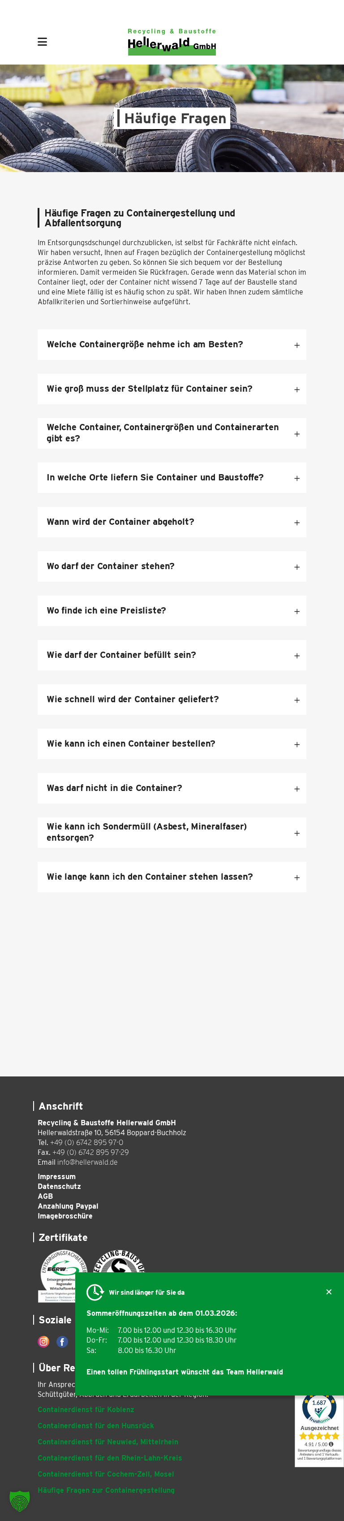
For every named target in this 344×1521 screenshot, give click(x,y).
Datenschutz (59, 1186)
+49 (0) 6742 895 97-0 (86, 1142)
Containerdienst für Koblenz (86, 1409)
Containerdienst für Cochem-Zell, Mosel (106, 1474)
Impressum (57, 1176)
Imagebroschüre (65, 1216)
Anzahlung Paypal (68, 1206)
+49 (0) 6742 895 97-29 (90, 1152)
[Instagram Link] (43, 1342)
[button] (19, 1501)
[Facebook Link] (62, 1342)
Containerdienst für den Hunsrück (96, 1426)
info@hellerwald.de (87, 1162)
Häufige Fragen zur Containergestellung (106, 1490)
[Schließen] (329, 1292)
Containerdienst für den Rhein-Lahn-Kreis (110, 1458)
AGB (45, 1196)
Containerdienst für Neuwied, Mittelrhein (108, 1442)
